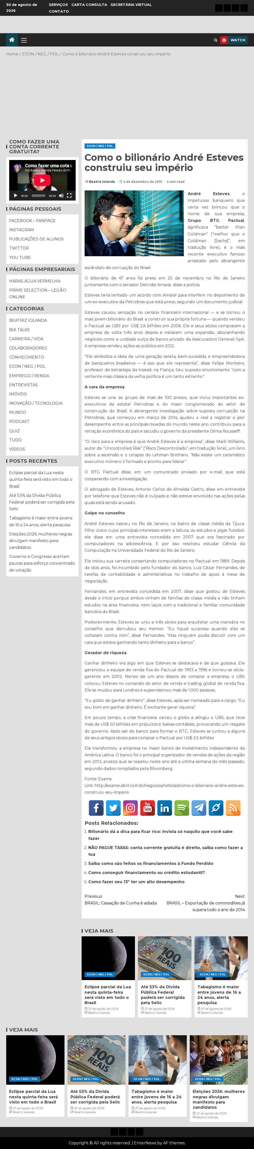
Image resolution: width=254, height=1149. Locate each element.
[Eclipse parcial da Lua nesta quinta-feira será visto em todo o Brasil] (108, 958)
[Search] (216, 40)
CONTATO (59, 11)
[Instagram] (130, 808)
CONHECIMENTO (26, 357)
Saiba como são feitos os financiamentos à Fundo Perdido (150, 863)
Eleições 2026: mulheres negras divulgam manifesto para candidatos (40, 541)
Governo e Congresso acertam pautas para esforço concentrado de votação (42, 563)
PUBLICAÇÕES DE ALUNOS (36, 239)
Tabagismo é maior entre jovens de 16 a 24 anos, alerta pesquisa (156, 1096)
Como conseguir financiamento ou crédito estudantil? (146, 872)
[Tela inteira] (69, 195)
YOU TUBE (20, 257)
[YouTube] (148, 808)
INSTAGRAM (21, 230)
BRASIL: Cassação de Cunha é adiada (121, 899)
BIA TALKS (19, 329)
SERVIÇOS (58, 4)
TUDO (15, 440)
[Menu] (24, 40)
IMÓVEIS (18, 394)
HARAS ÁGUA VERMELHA (34, 281)
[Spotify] (182, 808)
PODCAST (19, 421)
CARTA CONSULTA (89, 4)
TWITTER (19, 248)
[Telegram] (199, 808)
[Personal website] (216, 808)
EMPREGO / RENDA (29, 375)
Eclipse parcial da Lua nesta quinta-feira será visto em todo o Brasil (40, 479)
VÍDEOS (17, 449)
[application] (42, 180)
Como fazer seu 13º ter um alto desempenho (136, 881)
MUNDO (17, 412)
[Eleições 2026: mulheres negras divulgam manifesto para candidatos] (219, 1060)
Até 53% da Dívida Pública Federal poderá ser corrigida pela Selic (41, 502)
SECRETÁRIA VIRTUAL (131, 4)
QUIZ (14, 431)
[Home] (12, 40)
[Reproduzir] (15, 195)
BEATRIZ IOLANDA (28, 320)
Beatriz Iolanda (102, 182)
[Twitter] (113, 808)
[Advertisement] (127, 97)
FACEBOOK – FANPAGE (32, 220)
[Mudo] (61, 195)
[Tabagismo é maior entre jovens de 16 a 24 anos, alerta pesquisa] (221, 958)
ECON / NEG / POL (100, 146)
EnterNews (145, 1143)
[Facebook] (96, 808)
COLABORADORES (28, 348)
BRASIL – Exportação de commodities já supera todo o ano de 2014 (205, 903)
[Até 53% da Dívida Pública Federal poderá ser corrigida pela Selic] (164, 958)
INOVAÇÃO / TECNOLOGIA (36, 403)
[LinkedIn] (165, 808)
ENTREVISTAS (23, 385)
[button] (24, 40)
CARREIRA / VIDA (26, 339)
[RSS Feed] (233, 808)
